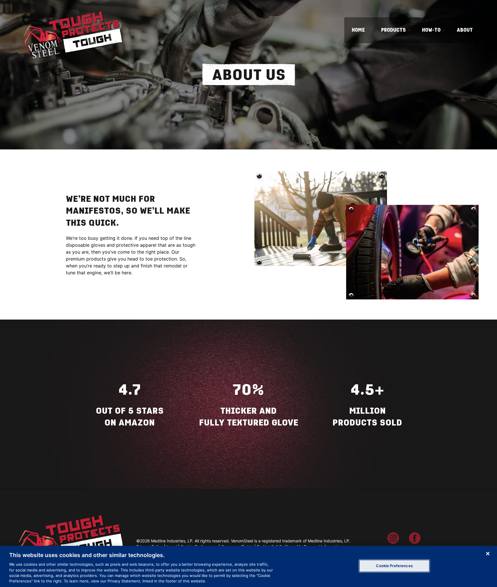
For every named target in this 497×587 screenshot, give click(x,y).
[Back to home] (72, 30)
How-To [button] (431, 30)
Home (358, 30)
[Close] (487, 553)
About (465, 30)
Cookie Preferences (394, 565)
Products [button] (393, 30)
